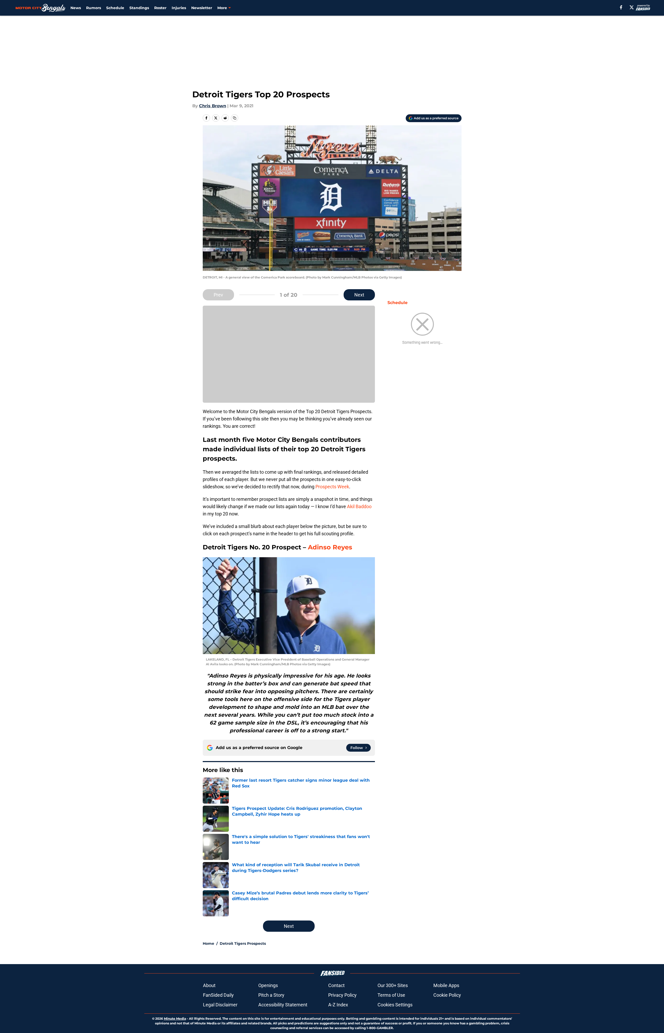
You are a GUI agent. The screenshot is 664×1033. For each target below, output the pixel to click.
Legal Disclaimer (220, 1004)
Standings (139, 7)
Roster (160, 7)
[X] (632, 7)
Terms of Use (391, 995)
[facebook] (621, 7)
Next (359, 295)
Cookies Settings (395, 1004)
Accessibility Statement (282, 1004)
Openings (268, 985)
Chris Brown (212, 105)
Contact (336, 985)
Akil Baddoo (359, 506)
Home (208, 943)
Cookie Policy (447, 995)
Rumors (93, 7)
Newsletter (201, 7)
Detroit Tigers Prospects (243, 943)
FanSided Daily (218, 995)
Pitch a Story (271, 995)
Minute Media (175, 1018)
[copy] (234, 118)
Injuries (179, 7)
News (75, 7)
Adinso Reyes (330, 547)
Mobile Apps (446, 985)
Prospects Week (332, 486)
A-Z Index (338, 1004)
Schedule (115, 7)
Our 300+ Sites (393, 985)
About (209, 985)
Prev (218, 295)
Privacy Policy (342, 995)
